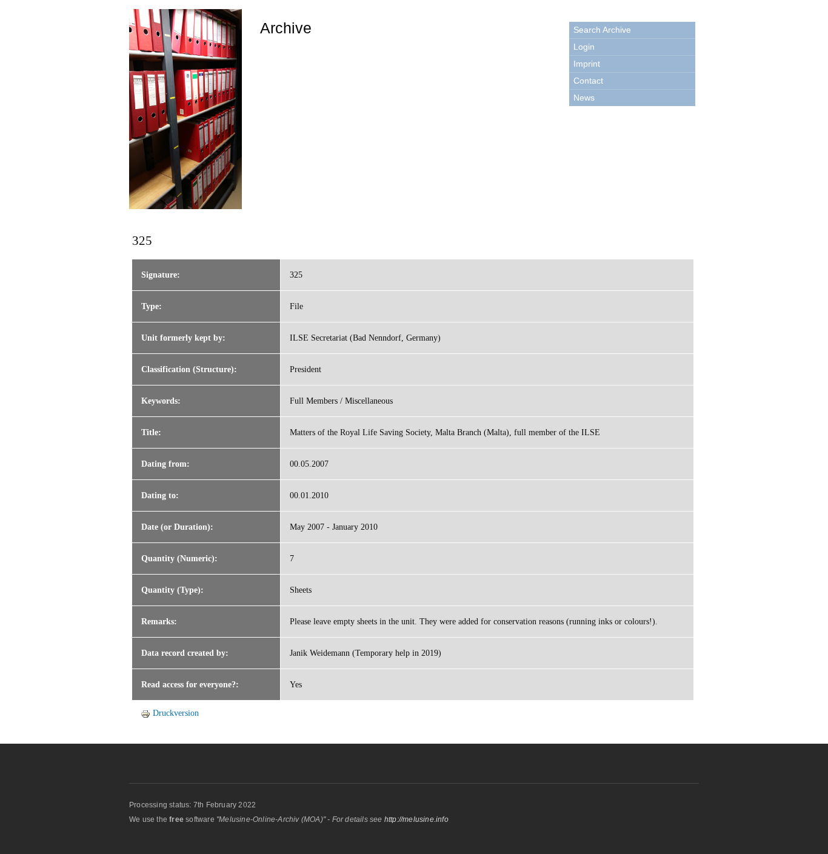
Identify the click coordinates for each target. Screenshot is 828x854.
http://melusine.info (416, 819)
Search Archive (602, 30)
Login (584, 47)
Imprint (586, 63)
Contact (588, 80)
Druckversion (176, 713)
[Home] (187, 111)
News (584, 97)
